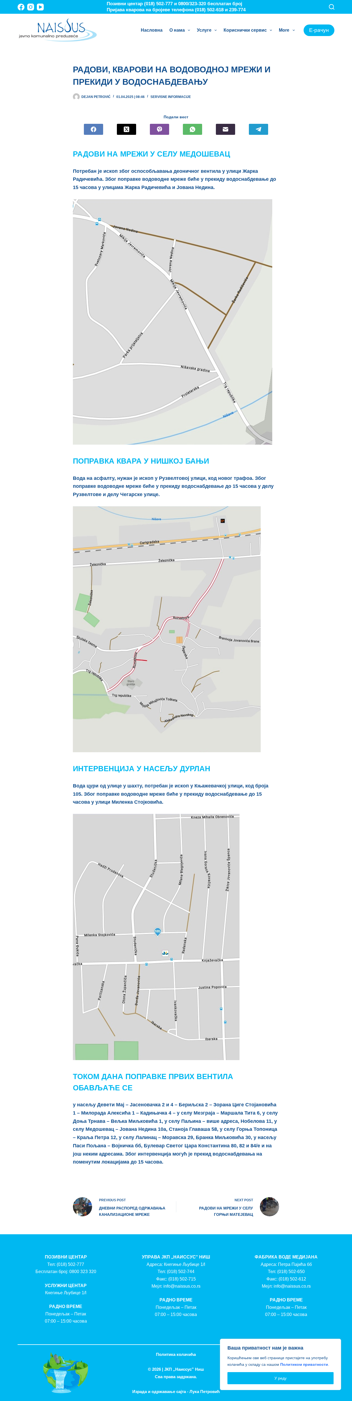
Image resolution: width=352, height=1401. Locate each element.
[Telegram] (258, 129)
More (284, 30)
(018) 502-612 (292, 1279)
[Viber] (159, 129)
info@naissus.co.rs (181, 1286)
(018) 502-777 (70, 1264)
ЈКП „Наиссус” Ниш (184, 1369)
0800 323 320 (82, 1271)
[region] (280, 1364)
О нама (177, 30)
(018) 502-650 (291, 1271)
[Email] (225, 129)
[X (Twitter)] (126, 129)
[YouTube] (40, 7)
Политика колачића (176, 1354)
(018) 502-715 (182, 1279)
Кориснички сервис (245, 30)
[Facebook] (21, 7)
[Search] (331, 7)
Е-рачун (319, 30)
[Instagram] (30, 7)
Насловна (152, 30)
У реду (280, 1378)
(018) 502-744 (180, 1271)
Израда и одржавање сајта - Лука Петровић (176, 1391)
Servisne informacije (170, 97)
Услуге (204, 30)
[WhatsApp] (192, 129)
